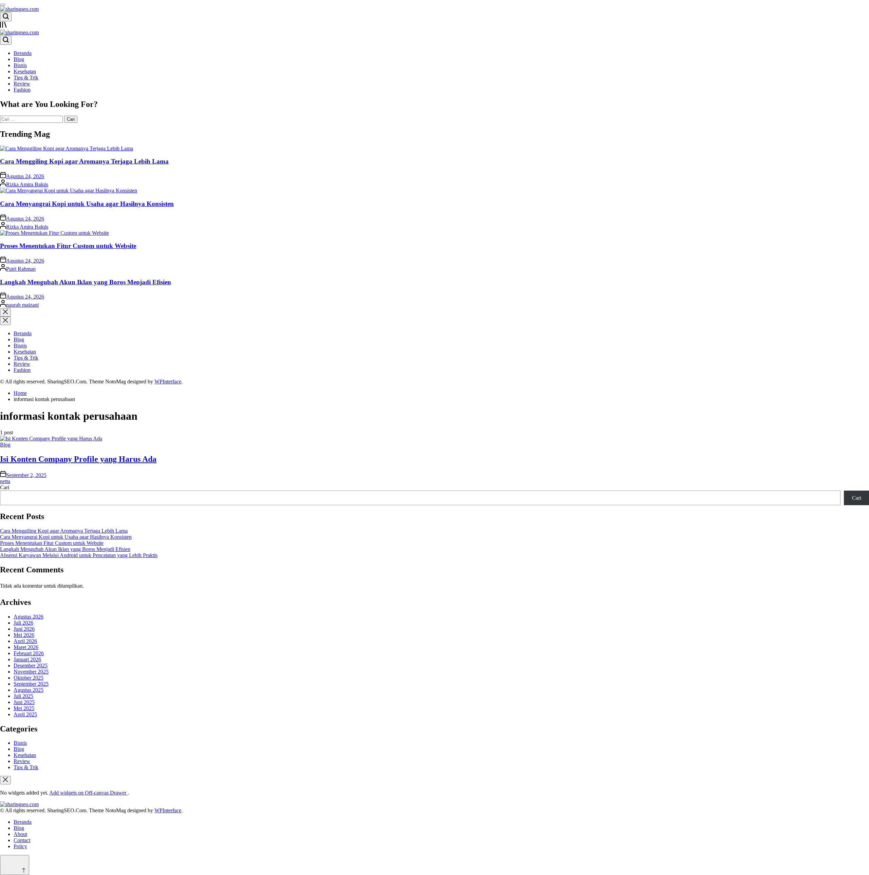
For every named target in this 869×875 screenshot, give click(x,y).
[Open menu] (434, 25)
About (20, 834)
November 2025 (31, 671)
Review (22, 84)
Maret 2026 (26, 647)
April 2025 (25, 714)
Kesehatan (25, 71)
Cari (4, 487)
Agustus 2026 (28, 617)
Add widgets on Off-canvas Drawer (88, 793)
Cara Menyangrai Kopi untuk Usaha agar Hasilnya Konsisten (87, 203)
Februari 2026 (29, 653)
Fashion (22, 90)
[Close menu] (5, 780)
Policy (20, 846)
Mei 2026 (24, 635)
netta (5, 481)
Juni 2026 (24, 629)
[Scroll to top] (14, 865)
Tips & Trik (26, 77)
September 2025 (31, 684)
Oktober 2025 (28, 678)
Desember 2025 (31, 665)
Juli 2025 (23, 696)
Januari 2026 (27, 659)
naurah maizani (22, 305)
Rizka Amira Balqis (27, 184)
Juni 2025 (24, 702)
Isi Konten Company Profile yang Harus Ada (78, 459)
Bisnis (20, 65)
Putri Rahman (21, 269)
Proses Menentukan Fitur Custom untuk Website (68, 245)
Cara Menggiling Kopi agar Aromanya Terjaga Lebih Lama (84, 161)
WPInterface (167, 381)
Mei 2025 (24, 708)
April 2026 (25, 641)
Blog (19, 59)
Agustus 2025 (28, 690)
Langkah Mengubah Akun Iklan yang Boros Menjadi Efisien (85, 282)
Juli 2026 (23, 623)
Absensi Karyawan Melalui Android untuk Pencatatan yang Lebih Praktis (79, 555)
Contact (22, 840)
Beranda (23, 53)
